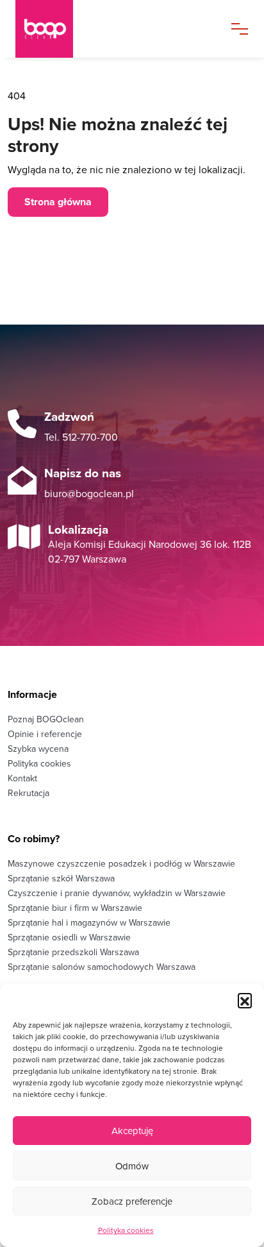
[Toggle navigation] (240, 29)
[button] (244, 1000)
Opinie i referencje (45, 733)
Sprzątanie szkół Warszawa (61, 878)
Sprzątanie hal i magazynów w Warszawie (89, 922)
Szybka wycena (38, 748)
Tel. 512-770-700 (81, 437)
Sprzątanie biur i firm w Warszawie (75, 907)
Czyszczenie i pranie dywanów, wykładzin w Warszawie (117, 892)
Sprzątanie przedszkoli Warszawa (73, 952)
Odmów (132, 1166)
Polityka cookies (126, 1230)
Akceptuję (132, 1130)
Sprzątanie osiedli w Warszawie (69, 937)
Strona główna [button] (58, 201)
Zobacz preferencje (132, 1201)
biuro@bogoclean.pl (89, 493)
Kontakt (22, 778)
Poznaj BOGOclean (46, 719)
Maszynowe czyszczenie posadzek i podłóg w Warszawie (121, 863)
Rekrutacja (28, 792)
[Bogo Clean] (44, 29)
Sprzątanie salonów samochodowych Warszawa (101, 966)
